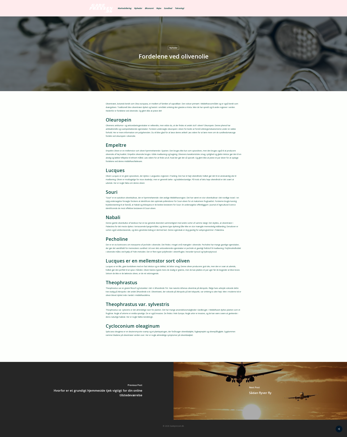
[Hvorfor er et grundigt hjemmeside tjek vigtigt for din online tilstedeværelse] (87, 391)
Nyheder (173, 47)
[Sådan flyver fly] (260, 391)
